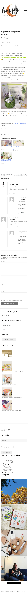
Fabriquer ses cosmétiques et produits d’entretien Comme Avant (6, 160)
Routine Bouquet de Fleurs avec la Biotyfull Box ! (12, 371)
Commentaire (4, 261)
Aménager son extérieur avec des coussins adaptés (12, 359)
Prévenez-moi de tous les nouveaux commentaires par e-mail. (13, 297)
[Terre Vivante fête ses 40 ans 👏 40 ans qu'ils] (14, 517)
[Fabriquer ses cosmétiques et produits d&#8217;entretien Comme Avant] (6, 155)
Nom (2, 277)
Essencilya (16, 50)
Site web (2, 291)
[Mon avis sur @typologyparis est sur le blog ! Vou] (14, 543)
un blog (5, 63)
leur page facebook (22, 123)
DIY (2, 28)
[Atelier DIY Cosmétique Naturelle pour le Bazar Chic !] (18, 143)
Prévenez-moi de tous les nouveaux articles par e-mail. (12, 300)
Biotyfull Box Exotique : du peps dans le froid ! (12, 397)
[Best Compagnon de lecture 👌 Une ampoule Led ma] (14, 568)
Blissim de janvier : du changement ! (9, 384)
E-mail (2, 284)
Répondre (14, 193)
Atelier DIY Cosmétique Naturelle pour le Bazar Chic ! (18, 148)
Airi (19, 591)
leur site (16, 123)
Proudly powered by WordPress (8, 591)
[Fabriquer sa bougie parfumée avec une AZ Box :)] (6, 143)
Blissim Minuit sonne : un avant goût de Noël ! (11, 410)
